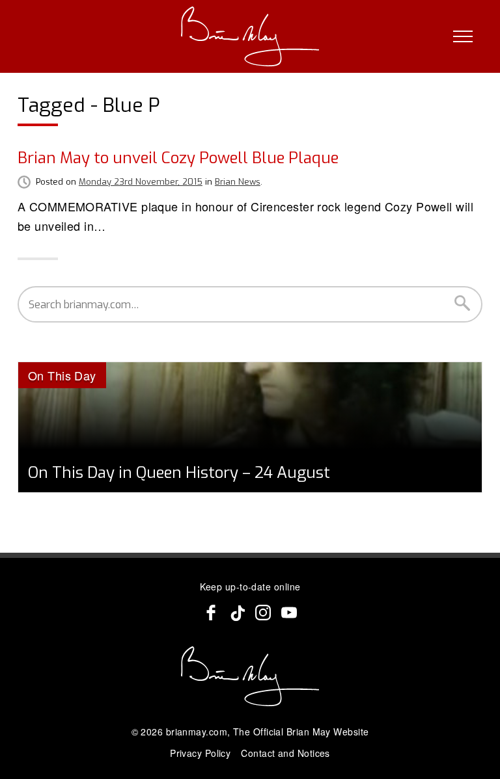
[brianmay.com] (250, 36)
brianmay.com (196, 731)
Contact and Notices (285, 752)
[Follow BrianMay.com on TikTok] (237, 613)
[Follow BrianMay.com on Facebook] (211, 613)
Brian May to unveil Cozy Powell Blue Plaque (178, 158)
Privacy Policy (200, 752)
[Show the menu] (462, 36)
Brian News (237, 181)
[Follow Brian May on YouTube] (289, 613)
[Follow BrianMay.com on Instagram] (263, 613)
